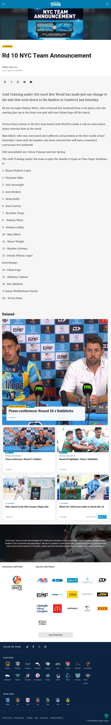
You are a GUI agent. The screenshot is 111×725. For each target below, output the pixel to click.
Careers (29, 718)
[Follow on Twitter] (39, 646)
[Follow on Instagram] (45, 646)
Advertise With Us (56, 718)
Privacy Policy (19, 718)
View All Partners (56, 635)
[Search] (107, 4)
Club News (7, 46)
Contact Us (44, 718)
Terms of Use (7, 718)
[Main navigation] (3, 4)
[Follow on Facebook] (33, 646)
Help (36, 718)
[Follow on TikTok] (27, 646)
